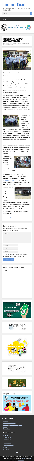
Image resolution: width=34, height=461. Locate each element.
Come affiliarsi (6, 429)
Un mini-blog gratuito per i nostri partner (12, 425)
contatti (5, 447)
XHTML (24, 458)
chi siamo (5, 435)
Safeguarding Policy (9, 445)
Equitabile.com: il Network (9, 423)
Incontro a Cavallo (14, 4)
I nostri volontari (8, 441)
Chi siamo (5, 421)
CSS (30, 458)
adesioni (7, 75)
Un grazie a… (6, 449)
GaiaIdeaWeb (21, 460)
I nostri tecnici (7, 439)
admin (6, 73)
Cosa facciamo (8, 437)
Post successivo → (26, 217)
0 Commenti (22, 73)
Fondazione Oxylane (8, 180)
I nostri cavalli (7, 443)
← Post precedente (8, 217)
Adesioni (5, 427)
